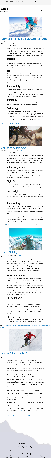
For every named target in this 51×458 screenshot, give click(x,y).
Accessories (32, 8)
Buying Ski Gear (5, 124)
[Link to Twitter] (35, 1)
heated (19, 325)
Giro (27, 446)
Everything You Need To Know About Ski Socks (24, 39)
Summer (19, 8)
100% (19, 449)
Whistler (38, 224)
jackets (22, 325)
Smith (31, 456)
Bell (18, 456)
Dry (12, 124)
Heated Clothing (9, 252)
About (22, 12)
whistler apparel (30, 415)
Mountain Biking (28, 224)
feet (7, 415)
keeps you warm (36, 266)
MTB (33, 224)
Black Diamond (23, 447)
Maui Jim (27, 454)
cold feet (4, 415)
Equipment (15, 224)
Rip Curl (30, 454)
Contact (28, 12)
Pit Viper (31, 447)
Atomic (19, 453)
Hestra (27, 449)
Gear (15, 124)
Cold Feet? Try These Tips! (14, 353)
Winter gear (2, 327)
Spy (18, 446)
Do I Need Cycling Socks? (13, 147)
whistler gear (47, 325)
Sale (13, 8)
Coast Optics (23, 450)
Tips (25, 124)
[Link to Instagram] (45, 457)
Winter (25, 8)
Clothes (10, 124)
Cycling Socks (8, 224)
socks (22, 124)
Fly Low (23, 453)
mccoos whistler (27, 325)
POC (30, 449)
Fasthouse (23, 456)
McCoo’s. (21, 410)
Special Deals (15, 12)
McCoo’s (38, 119)
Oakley (27, 456)
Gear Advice (18, 124)
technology (36, 325)
